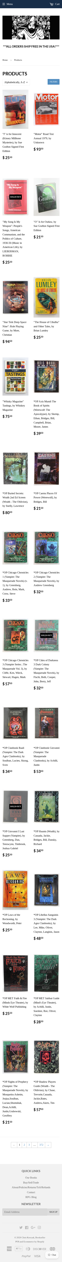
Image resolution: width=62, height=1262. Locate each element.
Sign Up (53, 1212)
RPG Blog (31, 1197)
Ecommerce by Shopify (33, 1241)
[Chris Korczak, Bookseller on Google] (33, 1228)
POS (17, 1241)
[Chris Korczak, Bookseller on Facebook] (26, 1228)
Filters (53, 82)
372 (41, 1144)
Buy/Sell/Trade (31, 1182)
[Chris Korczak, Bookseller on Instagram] (39, 1228)
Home (5, 60)
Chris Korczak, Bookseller (33, 1237)
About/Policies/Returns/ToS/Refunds (31, 1187)
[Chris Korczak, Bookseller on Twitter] (21, 1228)
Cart (57, 4)
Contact (31, 1192)
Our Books (31, 1177)
